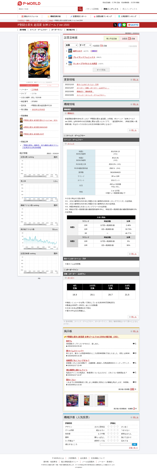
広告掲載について (98, 458)
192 (132, 389)
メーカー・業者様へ (106, 462)
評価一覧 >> (133, 448)
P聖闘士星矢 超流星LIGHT (34, 134)
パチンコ (43, 20)
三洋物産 (50, 20)
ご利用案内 (72, 458)
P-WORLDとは (58, 458)
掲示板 (70, 30)
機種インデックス (111, 9)
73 (129, 38)
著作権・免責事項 (50, 462)
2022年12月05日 (38, 109)
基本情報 (23, 30)
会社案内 (83, 458)
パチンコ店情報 (92, 9)
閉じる (134, 130)
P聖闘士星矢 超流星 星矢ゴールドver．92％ (41, 120)
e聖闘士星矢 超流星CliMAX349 (35, 127)
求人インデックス (130, 9)
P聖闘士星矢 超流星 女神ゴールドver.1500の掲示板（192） (93, 337)
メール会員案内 (88, 462)
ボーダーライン (57, 30)
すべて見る (101, 70)
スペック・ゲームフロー (38, 30)
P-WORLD (29, 3)
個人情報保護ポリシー (69, 462)
